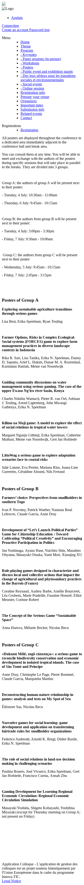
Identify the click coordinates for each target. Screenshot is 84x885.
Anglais (17, 18)
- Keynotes (29, 55)
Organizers (29, 101)
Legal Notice (11, 881)
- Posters (27, 67)
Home (25, 42)
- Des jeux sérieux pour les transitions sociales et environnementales (48, 78)
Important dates (32, 105)
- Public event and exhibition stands (47, 71)
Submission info (32, 109)
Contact (26, 118)
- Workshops (30, 63)
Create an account (15, 30)
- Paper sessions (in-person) (41, 59)
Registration (29, 130)
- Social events (31, 84)
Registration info (33, 93)
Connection (10, 26)
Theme (26, 46)
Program (27, 50)
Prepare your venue (35, 97)
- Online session (32, 88)
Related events (31, 114)
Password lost (39, 30)
